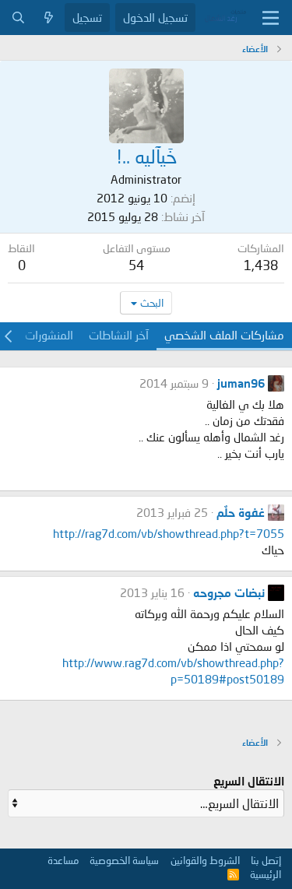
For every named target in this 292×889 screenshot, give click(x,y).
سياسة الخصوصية (124, 860)
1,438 (261, 265)
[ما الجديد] (48, 17)
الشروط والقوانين (205, 860)
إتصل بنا (266, 860)
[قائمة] (270, 17)
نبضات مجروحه (229, 592)
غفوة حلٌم (240, 512)
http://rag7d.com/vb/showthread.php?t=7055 (168, 533)
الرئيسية (265, 874)
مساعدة (63, 860)
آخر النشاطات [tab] (119, 335)
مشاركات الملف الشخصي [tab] (224, 335)
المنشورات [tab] (49, 335)
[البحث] (18, 17)
